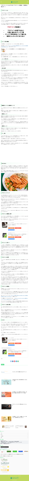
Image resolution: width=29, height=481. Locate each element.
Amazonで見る (11, 343)
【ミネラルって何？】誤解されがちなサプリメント (19, 371)
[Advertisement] (14, 95)
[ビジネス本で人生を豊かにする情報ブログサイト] (14, 2)
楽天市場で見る (18, 343)
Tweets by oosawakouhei (4, 448)
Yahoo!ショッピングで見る (11, 355)
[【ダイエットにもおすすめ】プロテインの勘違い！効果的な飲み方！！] (16, 361)
